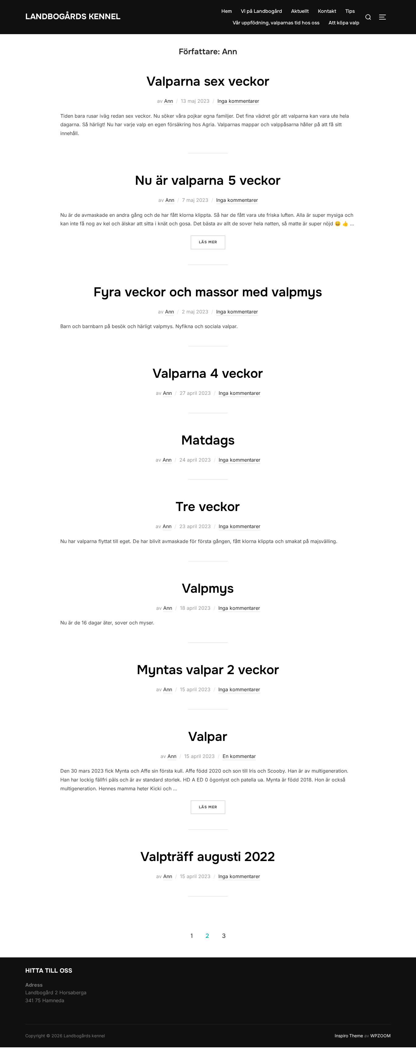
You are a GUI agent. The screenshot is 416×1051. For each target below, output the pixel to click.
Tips (350, 11)
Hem (226, 11)
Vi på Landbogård (261, 11)
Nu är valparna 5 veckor (207, 180)
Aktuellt (300, 11)
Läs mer (212, 242)
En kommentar (239, 756)
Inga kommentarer (238, 101)
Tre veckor (208, 507)
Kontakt (327, 11)
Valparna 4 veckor (208, 373)
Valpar (207, 736)
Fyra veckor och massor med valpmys (207, 292)
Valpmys (208, 588)
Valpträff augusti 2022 (207, 857)
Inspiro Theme (349, 1035)
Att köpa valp (344, 23)
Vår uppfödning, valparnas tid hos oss (276, 23)
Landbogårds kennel (72, 17)
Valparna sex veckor (207, 81)
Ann (168, 101)
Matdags (207, 440)
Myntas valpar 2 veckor (208, 670)
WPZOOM (380, 1035)
